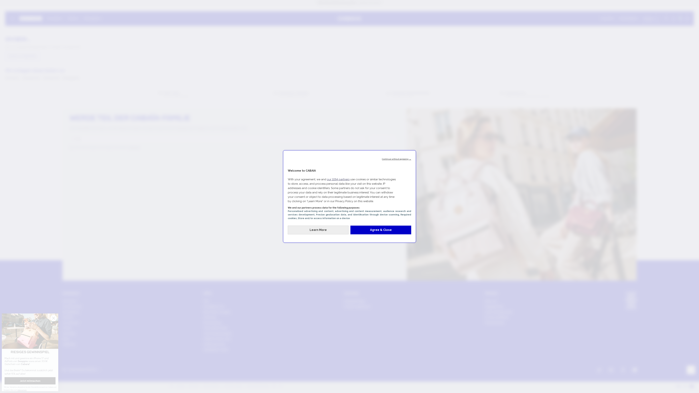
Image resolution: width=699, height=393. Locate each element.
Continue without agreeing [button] (396, 159)
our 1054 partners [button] (338, 179)
